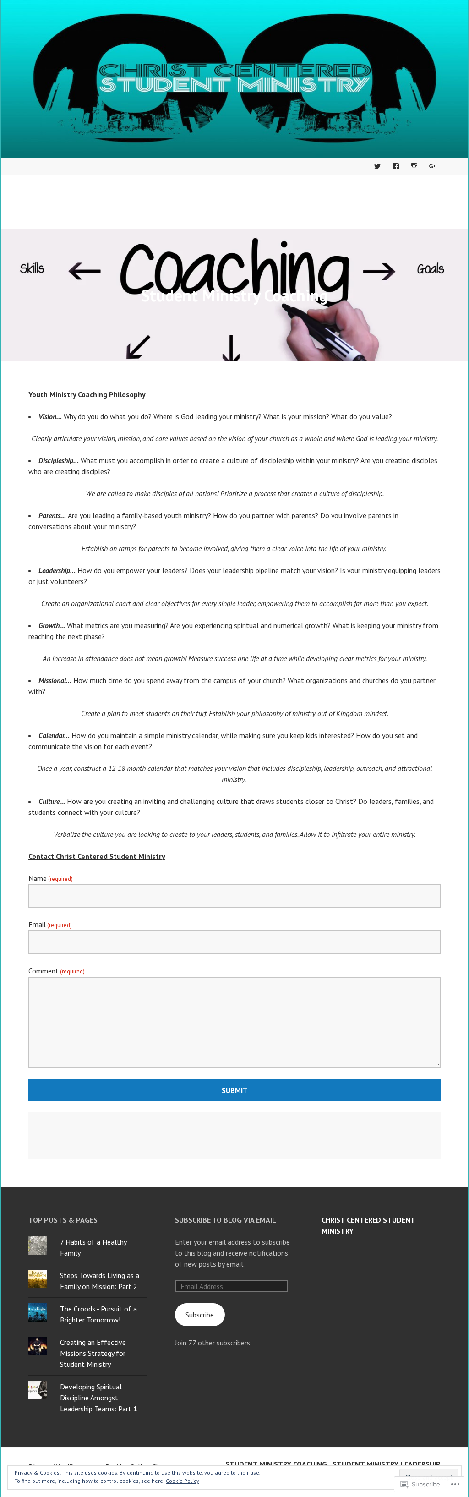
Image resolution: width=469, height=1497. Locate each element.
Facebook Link (395, 166)
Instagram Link (414, 166)
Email (50, 924)
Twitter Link (377, 166)
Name (50, 878)
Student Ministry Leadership (387, 1464)
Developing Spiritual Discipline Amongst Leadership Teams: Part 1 (98, 1397)
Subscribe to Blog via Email (225, 1219)
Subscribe (199, 1314)
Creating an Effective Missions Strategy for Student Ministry (93, 1353)
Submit (235, 1090)
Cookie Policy (182, 1480)
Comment (56, 970)
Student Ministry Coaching (276, 1464)
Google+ (432, 166)
